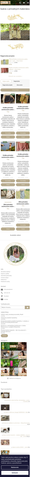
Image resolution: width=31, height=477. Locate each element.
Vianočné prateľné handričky (9, 317)
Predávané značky (5, 281)
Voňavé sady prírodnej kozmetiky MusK (12, 314)
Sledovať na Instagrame (15, 378)
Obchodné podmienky (6, 275)
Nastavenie (15, 467)
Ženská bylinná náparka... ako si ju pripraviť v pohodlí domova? (13, 331)
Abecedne (19, 85)
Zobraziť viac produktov (15, 76)
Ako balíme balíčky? (5, 271)
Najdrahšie (17, 81)
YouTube (6, 299)
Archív (4, 335)
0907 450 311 (7, 292)
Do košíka (8, 133)
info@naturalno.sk (8, 289)
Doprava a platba (5, 273)
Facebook (6, 296)
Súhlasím (15, 473)
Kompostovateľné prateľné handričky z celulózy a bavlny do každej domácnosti (15, 322)
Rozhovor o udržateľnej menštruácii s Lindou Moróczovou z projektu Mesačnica (13, 326)
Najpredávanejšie (7, 85)
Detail (8, 137)
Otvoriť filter (15, 90)
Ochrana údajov (5, 277)
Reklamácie (4, 279)
